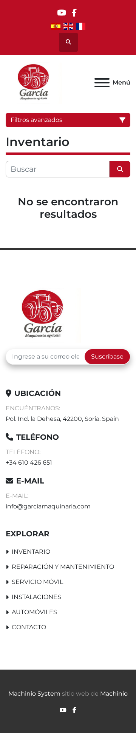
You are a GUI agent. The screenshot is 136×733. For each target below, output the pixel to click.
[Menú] (102, 82)
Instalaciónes (36, 597)
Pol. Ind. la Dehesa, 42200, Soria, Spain (62, 418)
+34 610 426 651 (29, 462)
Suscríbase (107, 356)
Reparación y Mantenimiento (63, 566)
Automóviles (34, 612)
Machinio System (34, 693)
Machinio (114, 693)
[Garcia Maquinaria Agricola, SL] (43, 313)
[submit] (120, 169)
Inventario (31, 551)
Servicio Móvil (37, 581)
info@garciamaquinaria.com (48, 506)
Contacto (29, 627)
